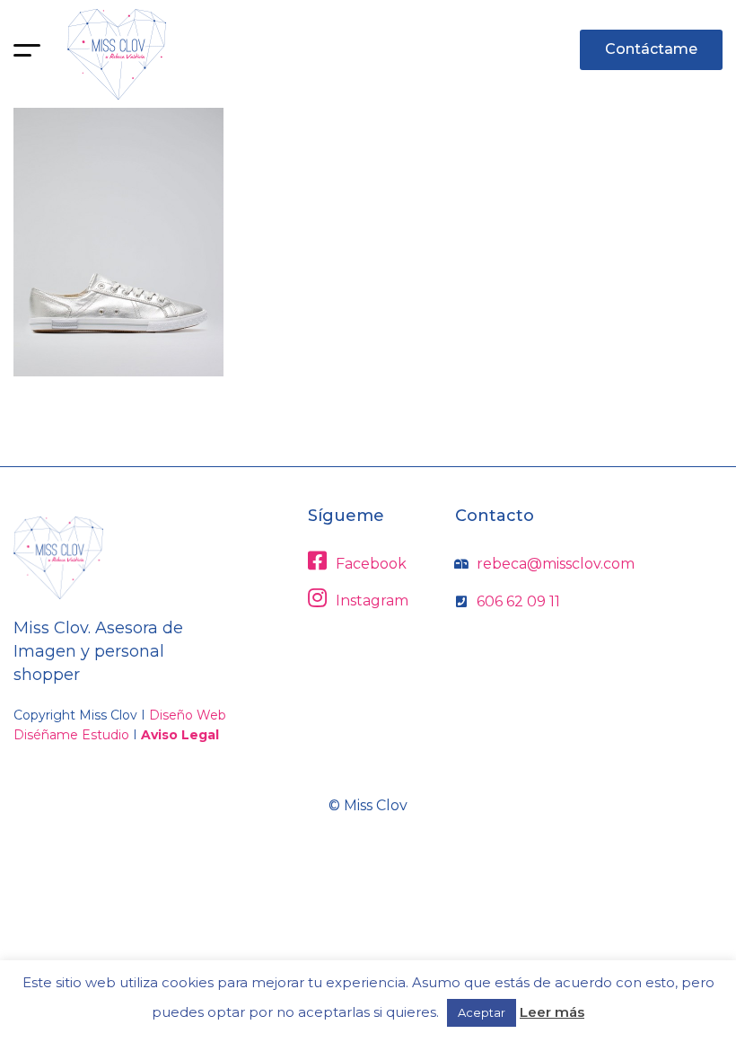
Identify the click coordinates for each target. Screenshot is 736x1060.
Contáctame (651, 48)
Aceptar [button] (481, 1012)
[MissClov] (116, 54)
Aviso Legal (180, 735)
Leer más (552, 1011)
